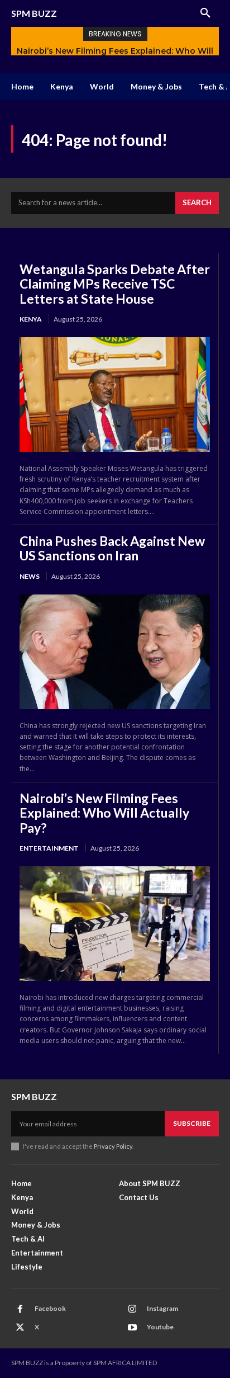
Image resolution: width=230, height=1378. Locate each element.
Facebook (50, 1308)
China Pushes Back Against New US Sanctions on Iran (112, 548)
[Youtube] (132, 1328)
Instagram (162, 1308)
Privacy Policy (113, 1146)
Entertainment (49, 848)
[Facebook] (20, 1309)
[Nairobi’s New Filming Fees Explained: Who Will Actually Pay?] (115, 923)
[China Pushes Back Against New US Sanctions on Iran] (115, 651)
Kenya (31, 319)
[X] (20, 1328)
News (30, 576)
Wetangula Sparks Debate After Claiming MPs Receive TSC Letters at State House (115, 283)
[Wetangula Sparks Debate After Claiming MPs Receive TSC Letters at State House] (115, 394)
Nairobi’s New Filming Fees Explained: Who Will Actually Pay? (104, 813)
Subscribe (191, 1123)
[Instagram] (132, 1309)
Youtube (160, 1327)
